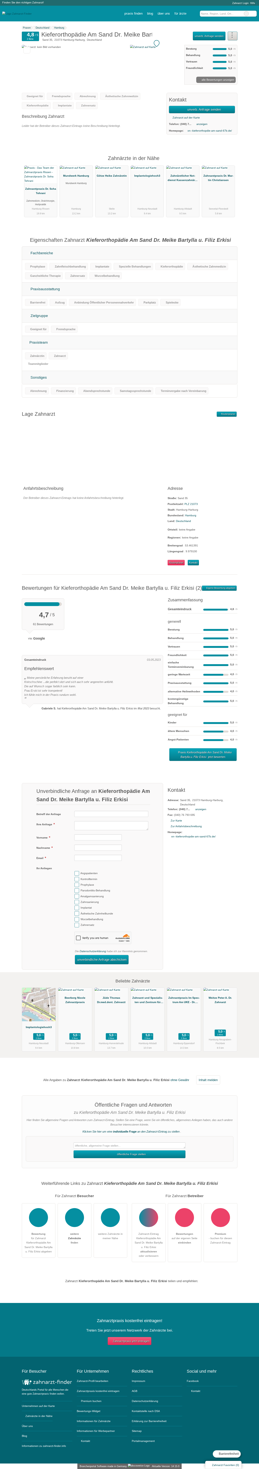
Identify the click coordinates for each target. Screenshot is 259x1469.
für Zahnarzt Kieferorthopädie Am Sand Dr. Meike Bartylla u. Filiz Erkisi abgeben (38, 1242)
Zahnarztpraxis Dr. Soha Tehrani (40, 191)
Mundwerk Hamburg (76, 175)
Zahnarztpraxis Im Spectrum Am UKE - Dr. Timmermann (184, 1000)
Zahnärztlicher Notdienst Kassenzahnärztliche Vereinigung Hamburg (183, 178)
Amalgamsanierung (92, 896)
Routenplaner (228, 414)
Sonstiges (38, 377)
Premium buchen (90, 1401)
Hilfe (252, 3)
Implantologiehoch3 (147, 175)
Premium (229, 162)
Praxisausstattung (45, 289)
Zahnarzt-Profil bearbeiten (92, 1380)
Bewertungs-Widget (88, 1411)
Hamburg (190, 515)
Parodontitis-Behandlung (95, 890)
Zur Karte (176, 820)
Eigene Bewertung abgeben (220, 588)
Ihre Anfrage (44, 824)
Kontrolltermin (89, 879)
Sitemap (137, 1430)
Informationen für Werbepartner (96, 1430)
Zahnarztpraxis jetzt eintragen (131, 1341)
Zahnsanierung (90, 901)
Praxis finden (133, 13)
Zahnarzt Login (240, 3)
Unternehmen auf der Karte (38, 1405)
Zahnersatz (87, 924)
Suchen (254, 14)
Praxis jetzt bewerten (204, 754)
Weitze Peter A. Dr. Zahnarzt (220, 1000)
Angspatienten (89, 873)
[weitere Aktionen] (232, 36)
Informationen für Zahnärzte (94, 1421)
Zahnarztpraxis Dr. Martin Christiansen (218, 178)
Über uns (27, 1426)
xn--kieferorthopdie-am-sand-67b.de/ (210, 130)
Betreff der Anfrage (48, 814)
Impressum (138, 1380)
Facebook (193, 1380)
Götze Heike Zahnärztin (112, 175)
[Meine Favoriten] (194, 14)
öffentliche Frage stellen (131, 1154)
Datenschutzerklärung (93, 951)
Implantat (86, 907)
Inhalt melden (208, 1080)
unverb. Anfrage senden (209, 35)
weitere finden (74, 1238)
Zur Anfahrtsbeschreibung (186, 826)
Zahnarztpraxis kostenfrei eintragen (98, 1391)
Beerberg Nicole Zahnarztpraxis (75, 1000)
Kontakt (193, 562)
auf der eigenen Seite (184, 1238)
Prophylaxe (87, 884)
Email (40, 858)
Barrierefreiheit (228, 1453)
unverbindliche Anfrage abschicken (101, 959)
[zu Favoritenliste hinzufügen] (26, 49)
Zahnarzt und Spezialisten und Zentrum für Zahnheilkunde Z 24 (147, 1000)
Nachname (43, 847)
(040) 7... (185, 124)
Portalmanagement (143, 1440)
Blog (150, 13)
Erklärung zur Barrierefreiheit (149, 1421)
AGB (134, 1391)
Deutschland (183, 521)
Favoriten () (225, 1465)
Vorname (42, 837)
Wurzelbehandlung (92, 919)
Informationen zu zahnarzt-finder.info (44, 1445)
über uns (164, 13)
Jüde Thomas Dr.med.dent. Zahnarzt (111, 1000)
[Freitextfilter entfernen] (246, 13)
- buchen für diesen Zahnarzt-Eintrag (220, 1238)
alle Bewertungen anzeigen (217, 79)
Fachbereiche (41, 253)
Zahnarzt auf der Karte (186, 117)
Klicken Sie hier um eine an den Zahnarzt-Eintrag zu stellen (131, 1131)
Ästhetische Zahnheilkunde (97, 913)
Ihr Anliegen (44, 868)
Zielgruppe (39, 316)
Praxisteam (38, 342)
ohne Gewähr (179, 1080)
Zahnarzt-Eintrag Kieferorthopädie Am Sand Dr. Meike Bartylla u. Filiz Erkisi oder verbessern (149, 1244)
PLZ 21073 (191, 504)
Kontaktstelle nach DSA (146, 1411)
